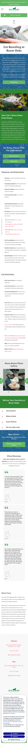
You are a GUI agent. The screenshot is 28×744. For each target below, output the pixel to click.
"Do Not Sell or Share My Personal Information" (12, 722)
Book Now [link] (14, 82)
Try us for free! (9, 324)
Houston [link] (14, 641)
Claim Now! (16, 4)
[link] (14, 9)
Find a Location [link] (15, 15)
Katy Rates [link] (14, 161)
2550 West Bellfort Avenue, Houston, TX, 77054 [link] (14, 645)
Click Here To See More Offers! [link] (14, 444)
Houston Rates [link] (14, 156)
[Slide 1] (8, 392)
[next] (26, 381)
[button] (2, 9)
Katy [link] (14, 661)
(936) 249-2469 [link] (14, 650)
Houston (7, 345)
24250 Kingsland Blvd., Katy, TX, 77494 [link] (14, 666)
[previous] (1, 381)
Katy (13, 345)
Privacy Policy (11, 713)
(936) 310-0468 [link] (14, 671)
